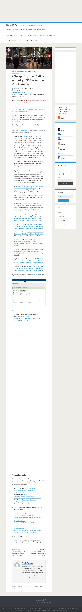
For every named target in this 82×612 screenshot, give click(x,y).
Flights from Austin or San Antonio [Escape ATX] (27, 530)
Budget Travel (18, 540)
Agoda (24, 502)
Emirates (35, 498)
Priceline (39, 89)
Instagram (62, 144)
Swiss (22, 498)
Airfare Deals (28, 586)
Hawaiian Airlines (28, 496)
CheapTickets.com (19, 492)
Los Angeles (36, 218)
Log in (59, 212)
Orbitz (31, 91)
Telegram (62, 149)
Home (9, 30)
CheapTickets (16, 92)
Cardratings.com (37, 504)
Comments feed (62, 220)
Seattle (16, 220)
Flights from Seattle (19, 521)
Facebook (62, 158)
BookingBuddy (16, 91)
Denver (34, 220)
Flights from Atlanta (19, 528)
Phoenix (28, 220)
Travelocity (25, 91)
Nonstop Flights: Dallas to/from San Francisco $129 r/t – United (38, 553)
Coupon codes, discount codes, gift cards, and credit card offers (31, 35)
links (24, 163)
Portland (22, 220)
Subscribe (33, 40)
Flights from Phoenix (20, 525)
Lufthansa (17, 498)
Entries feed (61, 216)
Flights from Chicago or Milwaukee (24, 515)
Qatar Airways (28, 498)
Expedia (35, 91)
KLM (39, 498)
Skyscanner (32, 488)
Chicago (31, 226)
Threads (62, 130)
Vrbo (25, 494)
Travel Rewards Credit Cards (17, 40)
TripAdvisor (25, 500)
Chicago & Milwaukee (24, 218)
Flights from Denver (19, 527)
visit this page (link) (23, 111)
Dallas (23, 217)
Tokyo (16, 588)
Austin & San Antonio (32, 217)
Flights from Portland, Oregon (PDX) (24, 523)
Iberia (21, 496)
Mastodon (62, 139)
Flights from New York (20, 513)
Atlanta (39, 220)
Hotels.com (33, 500)
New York (25, 226)
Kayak (16, 490)
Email (59, 177)
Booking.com (17, 502)
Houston (17, 217)
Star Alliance (38, 586)
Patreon (62, 118)
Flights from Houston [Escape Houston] (25, 532)
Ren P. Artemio (33, 71)
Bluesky (62, 134)
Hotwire (23, 92)
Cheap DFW (11, 25)
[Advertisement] (41, 11)
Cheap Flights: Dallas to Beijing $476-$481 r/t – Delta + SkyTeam (18, 553)
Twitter (62, 153)
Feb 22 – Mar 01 (18, 138)
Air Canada (18, 586)
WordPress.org (61, 224)
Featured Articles (40, 30)
